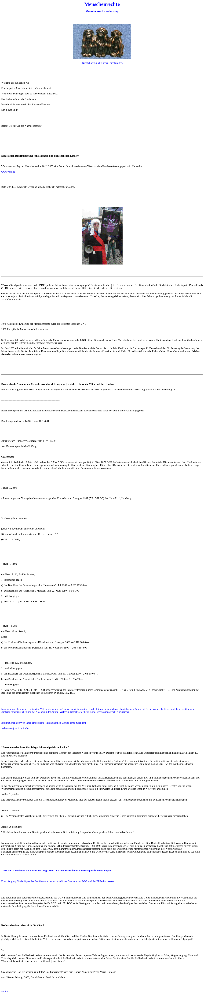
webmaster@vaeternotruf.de (15, 728)
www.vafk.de (8, 171)
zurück (4, 991)
